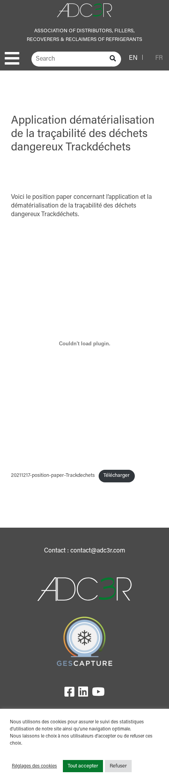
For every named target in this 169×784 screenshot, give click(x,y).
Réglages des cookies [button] (34, 766)
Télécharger (116, 475)
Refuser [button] (118, 766)
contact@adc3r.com (97, 551)
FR (159, 58)
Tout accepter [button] (83, 766)
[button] (12, 58)
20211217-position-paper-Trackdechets (53, 475)
